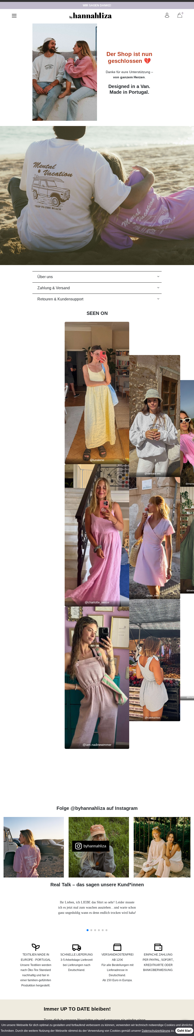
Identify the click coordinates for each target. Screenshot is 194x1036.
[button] (87, 930)
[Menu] (14, 15)
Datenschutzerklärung (156, 1030)
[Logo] (90, 15)
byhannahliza (95, 846)
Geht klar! (184, 1030)
